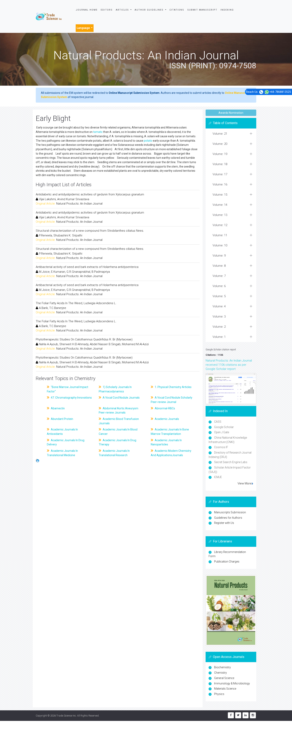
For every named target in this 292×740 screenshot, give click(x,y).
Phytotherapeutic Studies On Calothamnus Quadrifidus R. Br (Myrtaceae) (84, 339)
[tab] (231, 134)
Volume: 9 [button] (219, 255)
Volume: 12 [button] (220, 225)
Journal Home (87, 10)
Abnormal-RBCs (164, 408)
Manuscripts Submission (230, 512)
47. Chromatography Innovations (71, 397)
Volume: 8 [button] (219, 266)
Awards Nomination (231, 112)
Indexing (227, 10)
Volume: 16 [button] (220, 184)
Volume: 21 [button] (220, 133)
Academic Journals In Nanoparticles (166, 442)
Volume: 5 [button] (219, 296)
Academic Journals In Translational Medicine (62, 453)
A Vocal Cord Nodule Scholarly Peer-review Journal (171, 400)
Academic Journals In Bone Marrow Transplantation (170, 431)
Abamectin (57, 408)
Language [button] (83, 27)
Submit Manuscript (202, 10)
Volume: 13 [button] (220, 215)
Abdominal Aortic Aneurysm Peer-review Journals (118, 410)
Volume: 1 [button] (219, 337)
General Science (224, 678)
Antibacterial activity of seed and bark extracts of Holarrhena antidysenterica (87, 267)
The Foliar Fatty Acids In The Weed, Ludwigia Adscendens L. (76, 303)
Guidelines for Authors (228, 517)
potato (148, 140)
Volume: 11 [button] (220, 235)
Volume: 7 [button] (219, 276)
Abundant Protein (61, 418)
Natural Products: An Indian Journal (79, 203)
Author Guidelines (149, 10)
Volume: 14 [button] (220, 205)
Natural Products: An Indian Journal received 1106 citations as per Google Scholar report (229, 365)
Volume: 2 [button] (219, 326)
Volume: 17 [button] (220, 174)
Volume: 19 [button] (220, 154)
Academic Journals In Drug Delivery (65, 442)
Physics (219, 694)
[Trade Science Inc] (49, 16)
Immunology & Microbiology (232, 683)
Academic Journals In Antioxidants (62, 431)
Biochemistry (222, 667)
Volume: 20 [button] (220, 144)
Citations (176, 10)
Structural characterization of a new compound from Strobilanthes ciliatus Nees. (90, 230)
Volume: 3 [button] (219, 316)
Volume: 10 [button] (220, 245)
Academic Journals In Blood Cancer (118, 431)
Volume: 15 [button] (220, 194)
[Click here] (231, 388)
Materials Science (225, 688)
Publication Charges (226, 561)
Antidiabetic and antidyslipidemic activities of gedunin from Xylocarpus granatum (90, 194)
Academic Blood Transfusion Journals (119, 421)
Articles (123, 10)
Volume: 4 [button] (219, 306)
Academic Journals (166, 418)
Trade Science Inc (66, 715)
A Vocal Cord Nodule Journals (121, 397)
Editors (107, 10)
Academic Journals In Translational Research (114, 453)
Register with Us (224, 522)
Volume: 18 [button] (220, 164)
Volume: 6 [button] (219, 286)
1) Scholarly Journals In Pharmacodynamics (115, 389)
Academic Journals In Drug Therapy (117, 442)
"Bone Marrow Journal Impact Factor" (67, 389)
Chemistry (220, 672)
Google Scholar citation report (221, 349)
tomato (97, 131)
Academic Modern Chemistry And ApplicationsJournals (171, 453)
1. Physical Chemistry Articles (172, 387)
